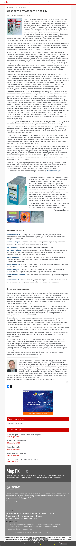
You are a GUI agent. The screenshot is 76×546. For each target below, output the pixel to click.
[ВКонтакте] (8, 386)
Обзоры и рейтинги (47, 1)
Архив (40, 1)
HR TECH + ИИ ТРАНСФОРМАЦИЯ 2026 (22, 459)
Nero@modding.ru (54, 171)
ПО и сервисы (56, 1)
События (17, 1)
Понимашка (31, 518)
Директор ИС (12, 516)
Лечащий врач (27, 516)
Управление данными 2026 (17, 453)
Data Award (10, 524)
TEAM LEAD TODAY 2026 (16, 441)
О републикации (60, 475)
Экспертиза (24, 1)
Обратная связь (31, 475)
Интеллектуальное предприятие (43, 527)
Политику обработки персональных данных (46, 544)
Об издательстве (11, 475)
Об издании (21, 475)
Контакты (51, 475)
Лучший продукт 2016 (15, 423)
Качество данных (21, 527)
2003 (18, 7)
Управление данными (25, 524)
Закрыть (63, 544)
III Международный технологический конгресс (24, 435)
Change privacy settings (56, 477)
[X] (11, 386)
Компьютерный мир (16, 513)
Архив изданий (14, 477)
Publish (39, 516)
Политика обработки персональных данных (34, 477)
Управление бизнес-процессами (19, 529)
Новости (12, 1)
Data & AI (9, 527)
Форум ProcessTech (14, 447)
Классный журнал (14, 518)
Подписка (30, 1)
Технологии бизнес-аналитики (48, 524)
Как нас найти (42, 475)
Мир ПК (12, 7)
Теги (7, 477)
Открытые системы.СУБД (39, 513)
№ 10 (24, 7)
